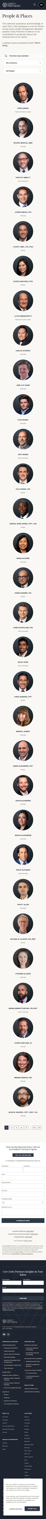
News (4, 1449)
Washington (27, 1478)
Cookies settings (15, 1509)
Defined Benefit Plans (33, 1361)
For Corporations (31, 1373)
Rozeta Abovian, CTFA (23, 281)
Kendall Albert (23, 731)
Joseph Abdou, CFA (23, 212)
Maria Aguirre (23, 558)
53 (39, 1127)
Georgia (26, 1429)
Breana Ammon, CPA (23, 1078)
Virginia (26, 1475)
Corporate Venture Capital (32, 1370)
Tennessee (27, 1469)
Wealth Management (9, 1345)
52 (34, 1127)
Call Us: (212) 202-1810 (23, 1155)
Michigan (27, 1447)
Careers (4, 1423)
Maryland (27, 1441)
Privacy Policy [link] (28, 1240)
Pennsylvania (28, 1466)
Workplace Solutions (31, 1345)
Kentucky (27, 1438)
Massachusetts (28, 1444)
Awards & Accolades (8, 1429)
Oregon (26, 1463)
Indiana (26, 1435)
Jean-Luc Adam (23, 385)
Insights (4, 1443)
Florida (26, 1426)
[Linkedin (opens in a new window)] (8, 1334)
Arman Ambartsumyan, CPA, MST (23, 1008)
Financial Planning (9, 1357)
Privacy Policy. (19, 1252)
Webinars (5, 1446)
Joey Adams (23, 454)
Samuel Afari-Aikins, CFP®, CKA (23, 524)
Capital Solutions (9, 1351)
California (27, 1420)
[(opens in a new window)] (4, 1334)
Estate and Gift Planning (12, 1354)
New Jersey (27, 1450)
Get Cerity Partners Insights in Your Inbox (23, 1273)
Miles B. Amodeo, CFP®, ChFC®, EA (23, 1112)
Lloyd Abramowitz (23, 316)
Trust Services (8, 1368)
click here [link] (30, 1231)
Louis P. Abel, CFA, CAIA (23, 247)
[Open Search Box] (34, 5)
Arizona (26, 1417)
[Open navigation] (41, 5)
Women (6, 1394)
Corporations (29, 1341)
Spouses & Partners (10, 1400)
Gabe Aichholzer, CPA (23, 628)
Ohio (25, 1460)
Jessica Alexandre (23, 835)
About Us (5, 1413)
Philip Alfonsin (23, 870)
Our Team (5, 1417)
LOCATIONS (28, 1413)
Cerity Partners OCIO (31, 1388)
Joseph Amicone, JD (23, 1043)
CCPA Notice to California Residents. (22, 1254)
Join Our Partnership (8, 1426)
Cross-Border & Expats (11, 1404)
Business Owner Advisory (10, 1375)
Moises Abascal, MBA (23, 143)
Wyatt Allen (23, 904)
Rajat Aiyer (23, 662)
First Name (6, 1279)
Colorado (27, 1423)
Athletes (7, 1397)
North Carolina (28, 1456)
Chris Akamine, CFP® (23, 697)
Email (4, 1287)
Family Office (6, 1372)
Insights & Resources (10, 1439)
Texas (26, 1472)
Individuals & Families (10, 1341)
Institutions (29, 1385)
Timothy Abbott (23, 177)
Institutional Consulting (31, 1391)
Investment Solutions (11, 1348)
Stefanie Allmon (23, 974)
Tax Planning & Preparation (12, 1365)
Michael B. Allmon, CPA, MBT (23, 939)
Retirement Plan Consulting (33, 1358)
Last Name (26, 1279)
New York (27, 1453)
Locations (5, 1420)
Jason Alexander (23, 801)
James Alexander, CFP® (23, 766)
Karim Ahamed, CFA (23, 593)
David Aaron (23, 108)
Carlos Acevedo (23, 351)
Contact (4, 1432)
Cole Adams (23, 420)
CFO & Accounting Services (12, 1387)
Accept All (32, 1508)
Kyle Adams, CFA (23, 489)
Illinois (26, 1432)
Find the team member (19, 56)
